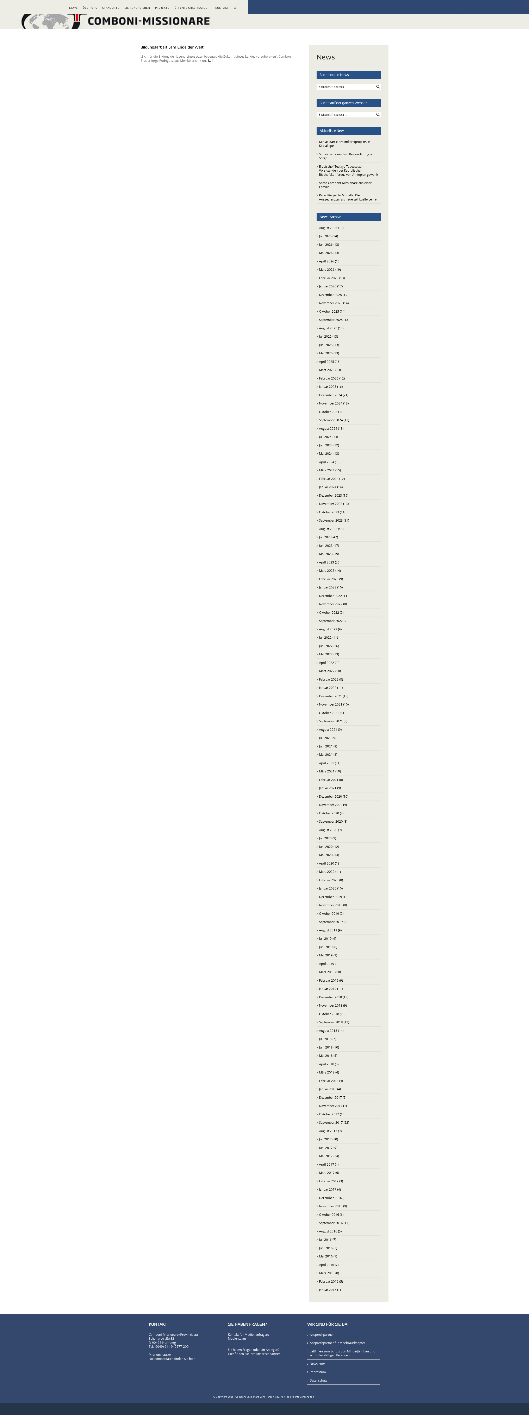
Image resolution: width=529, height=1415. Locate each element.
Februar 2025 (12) (332, 378)
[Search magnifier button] (378, 87)
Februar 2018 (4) (331, 1081)
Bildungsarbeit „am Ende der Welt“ (173, 47)
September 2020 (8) (333, 821)
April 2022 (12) (329, 663)
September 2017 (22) (334, 1122)
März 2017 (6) (329, 1173)
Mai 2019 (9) (328, 955)
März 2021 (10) (330, 771)
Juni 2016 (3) (328, 1248)
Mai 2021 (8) (328, 754)
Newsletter (317, 1364)
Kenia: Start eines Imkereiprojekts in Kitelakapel (344, 144)
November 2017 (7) (333, 1106)
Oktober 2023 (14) (332, 512)
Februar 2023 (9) (331, 579)
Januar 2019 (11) (331, 989)
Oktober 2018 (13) (332, 1014)
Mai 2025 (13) (329, 353)
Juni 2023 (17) (329, 545)
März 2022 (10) (330, 671)
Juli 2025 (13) (328, 336)
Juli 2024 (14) (328, 437)
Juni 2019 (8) (328, 947)
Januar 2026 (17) (331, 286)
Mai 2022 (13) (329, 654)
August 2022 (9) (330, 629)
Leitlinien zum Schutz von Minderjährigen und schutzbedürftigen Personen (342, 1353)
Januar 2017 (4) (330, 1189)
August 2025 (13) (331, 328)
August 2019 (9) (330, 930)
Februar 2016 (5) (331, 1281)
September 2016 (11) (334, 1223)
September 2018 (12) (334, 1022)
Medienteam (237, 1338)
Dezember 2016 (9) (332, 1198)
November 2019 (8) (333, 905)
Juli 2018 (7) (327, 1039)
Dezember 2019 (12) (333, 897)
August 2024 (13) (331, 428)
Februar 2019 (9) (331, 980)
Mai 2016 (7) (328, 1256)
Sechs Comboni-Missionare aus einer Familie (345, 185)
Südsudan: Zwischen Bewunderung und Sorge (347, 156)
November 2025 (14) (334, 303)
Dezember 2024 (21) (333, 395)
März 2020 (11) (330, 871)
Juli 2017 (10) (328, 1139)
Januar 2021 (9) (330, 788)
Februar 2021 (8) (331, 780)
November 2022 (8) (333, 604)
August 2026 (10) (331, 228)
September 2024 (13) (334, 420)
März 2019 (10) (330, 972)
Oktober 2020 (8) (331, 813)
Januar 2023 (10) (331, 587)
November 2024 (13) (334, 403)
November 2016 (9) (333, 1206)
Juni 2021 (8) (328, 746)
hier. (192, 1359)
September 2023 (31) (334, 520)
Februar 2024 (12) (332, 479)
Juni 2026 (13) (329, 244)
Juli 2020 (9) (327, 838)
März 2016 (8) (329, 1273)
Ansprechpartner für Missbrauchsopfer (337, 1343)
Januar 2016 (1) (330, 1290)
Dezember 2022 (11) (333, 596)
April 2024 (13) (329, 462)
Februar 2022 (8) (331, 679)
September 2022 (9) (333, 621)
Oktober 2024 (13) (332, 412)
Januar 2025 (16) (331, 386)
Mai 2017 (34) (329, 1156)
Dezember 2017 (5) (332, 1097)
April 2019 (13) (329, 964)
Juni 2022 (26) (329, 646)
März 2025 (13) (330, 370)
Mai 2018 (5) (328, 1055)
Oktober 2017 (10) (332, 1114)
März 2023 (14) (330, 570)
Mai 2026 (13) (329, 253)
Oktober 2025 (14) (332, 311)
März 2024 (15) (330, 470)
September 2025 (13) (334, 320)
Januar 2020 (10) (331, 888)
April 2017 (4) (328, 1164)
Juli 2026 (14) (328, 236)
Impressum (318, 1372)
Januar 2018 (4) (330, 1089)
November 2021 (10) (334, 704)
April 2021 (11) (329, 763)
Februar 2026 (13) (332, 278)
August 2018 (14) (331, 1030)
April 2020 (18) (329, 863)
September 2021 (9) (333, 721)
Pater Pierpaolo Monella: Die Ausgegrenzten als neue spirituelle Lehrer (348, 197)
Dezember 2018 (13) (333, 997)
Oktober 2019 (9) (331, 913)
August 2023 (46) (331, 529)
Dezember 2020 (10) (333, 796)
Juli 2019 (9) (327, 938)
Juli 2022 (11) (328, 637)
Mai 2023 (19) (329, 554)
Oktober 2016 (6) (331, 1214)
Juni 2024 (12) (329, 445)
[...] (210, 60)
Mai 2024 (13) (329, 453)
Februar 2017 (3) (331, 1181)
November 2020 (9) (333, 805)
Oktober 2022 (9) (331, 612)
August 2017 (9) (330, 1131)
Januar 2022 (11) (331, 688)
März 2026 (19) (330, 269)
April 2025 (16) (329, 361)
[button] (235, 7)
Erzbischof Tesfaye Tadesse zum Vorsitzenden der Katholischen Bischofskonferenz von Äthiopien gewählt (348, 170)
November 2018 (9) (333, 1005)
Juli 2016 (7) (327, 1239)
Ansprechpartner (268, 1354)
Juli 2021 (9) (327, 738)
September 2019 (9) (333, 922)
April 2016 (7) (328, 1265)
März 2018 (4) (329, 1072)
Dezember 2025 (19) (333, 295)
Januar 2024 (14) (331, 487)
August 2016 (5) (330, 1231)
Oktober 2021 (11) (332, 713)
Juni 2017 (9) (328, 1148)
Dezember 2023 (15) (333, 495)
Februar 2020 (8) (331, 880)
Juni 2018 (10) (329, 1047)
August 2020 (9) (330, 830)
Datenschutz (318, 1380)
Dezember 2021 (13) (333, 696)
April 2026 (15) (329, 261)
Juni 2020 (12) (329, 846)
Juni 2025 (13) (329, 345)
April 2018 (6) (328, 1064)
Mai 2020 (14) (329, 855)
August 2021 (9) (330, 729)
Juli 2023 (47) (328, 537)
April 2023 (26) (329, 562)
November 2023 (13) (334, 504)
